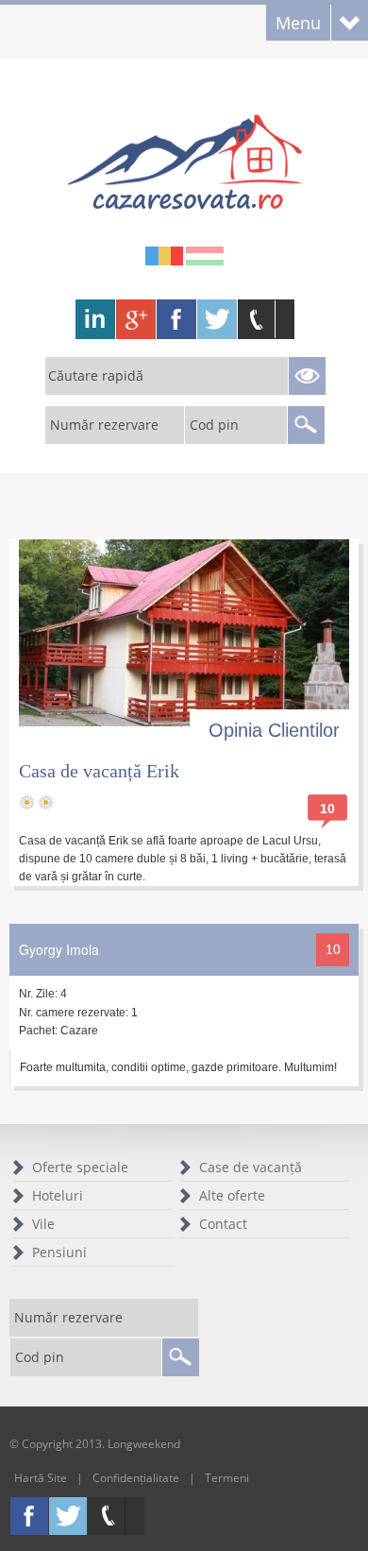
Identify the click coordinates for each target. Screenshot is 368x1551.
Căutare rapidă (95, 375)
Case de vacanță (250, 1167)
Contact (223, 1224)
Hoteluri (57, 1195)
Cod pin (214, 425)
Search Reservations (307, 376)
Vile (43, 1224)
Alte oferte (232, 1195)
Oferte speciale (80, 1167)
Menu (298, 22)
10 (327, 808)
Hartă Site (40, 1478)
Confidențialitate (135, 1478)
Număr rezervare (104, 425)
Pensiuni (59, 1252)
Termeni (227, 1478)
